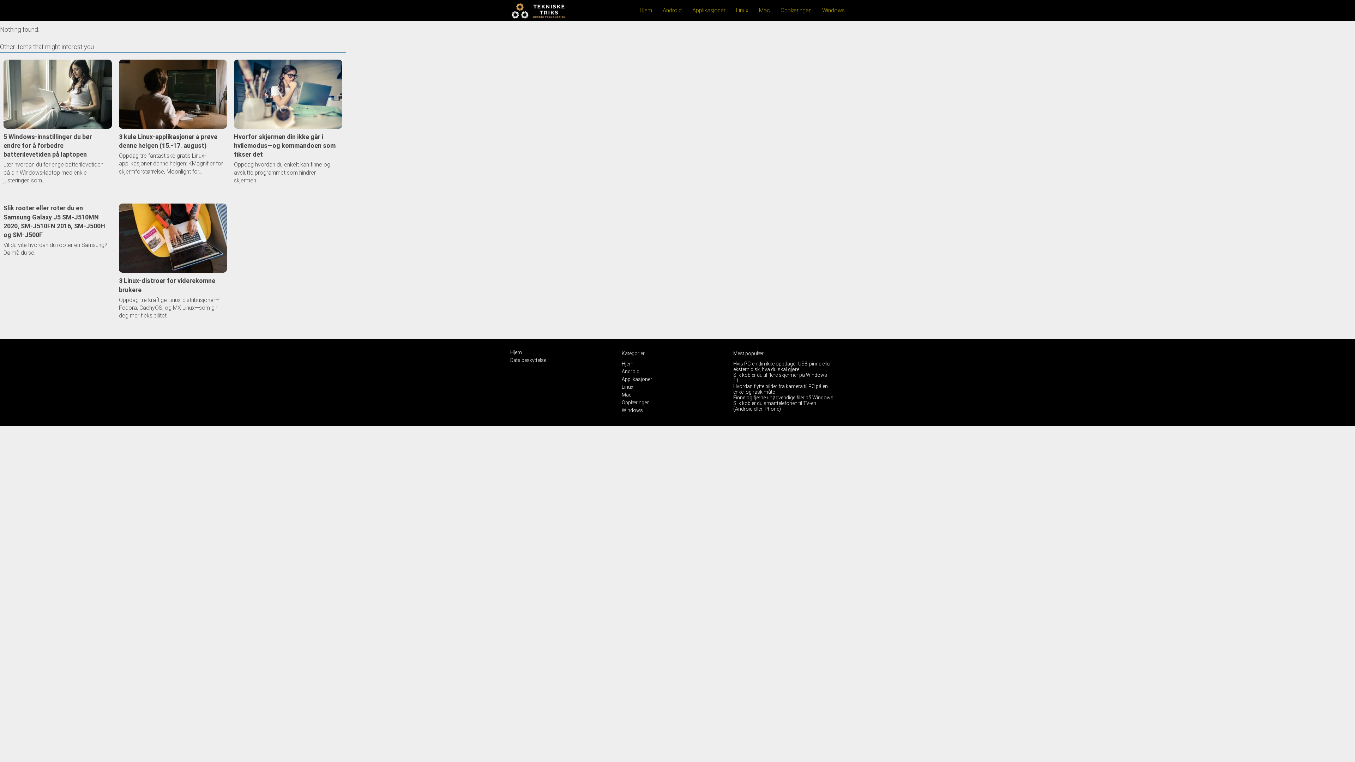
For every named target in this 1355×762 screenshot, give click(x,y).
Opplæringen (796, 10)
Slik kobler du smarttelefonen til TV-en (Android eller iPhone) (774, 406)
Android (672, 10)
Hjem (646, 10)
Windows (833, 10)
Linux (742, 10)
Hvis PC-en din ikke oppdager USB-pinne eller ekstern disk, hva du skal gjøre (782, 366)
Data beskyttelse (528, 360)
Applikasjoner (708, 10)
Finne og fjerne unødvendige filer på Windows (783, 397)
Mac (764, 10)
